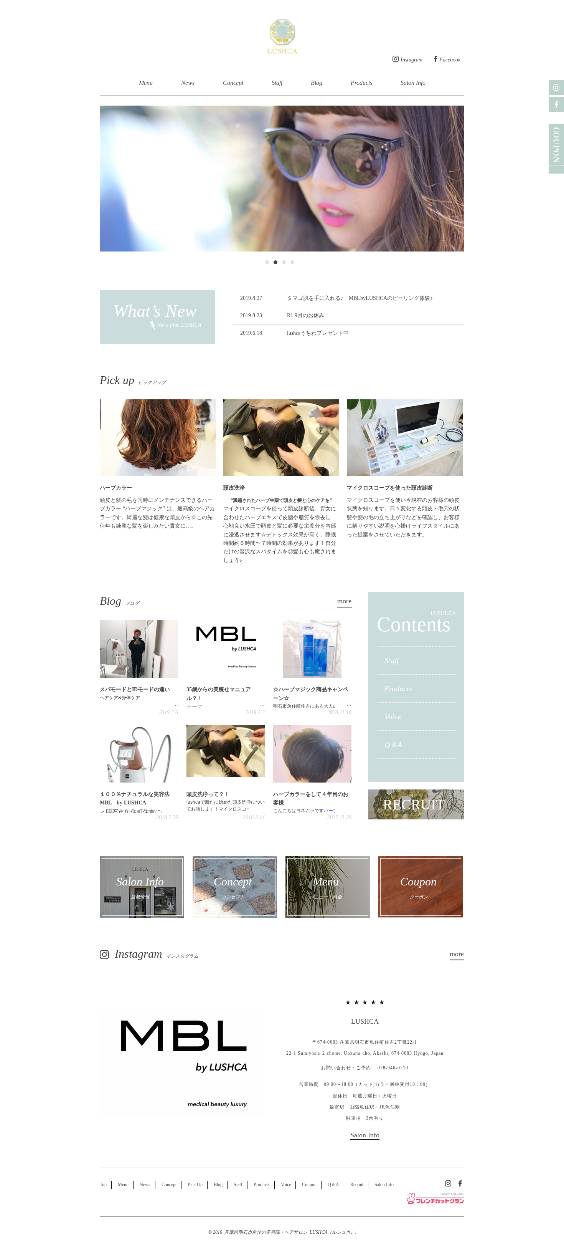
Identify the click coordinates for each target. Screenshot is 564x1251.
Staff (277, 82)
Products (361, 82)
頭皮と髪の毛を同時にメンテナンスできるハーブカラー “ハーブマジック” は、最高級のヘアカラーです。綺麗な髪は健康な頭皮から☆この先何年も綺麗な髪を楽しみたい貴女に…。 (157, 507)
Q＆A (393, 744)
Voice (392, 716)
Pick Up (195, 1184)
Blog (316, 82)
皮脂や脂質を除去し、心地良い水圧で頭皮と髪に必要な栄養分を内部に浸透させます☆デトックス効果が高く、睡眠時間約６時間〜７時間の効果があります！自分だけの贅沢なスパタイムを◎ (279, 535)
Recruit (356, 1184)
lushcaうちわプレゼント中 (294, 333)
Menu (146, 82)
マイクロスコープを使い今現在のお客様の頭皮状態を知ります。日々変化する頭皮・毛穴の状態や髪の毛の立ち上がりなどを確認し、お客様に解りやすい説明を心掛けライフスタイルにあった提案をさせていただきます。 (403, 511)
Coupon (309, 1184)
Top (103, 1184)
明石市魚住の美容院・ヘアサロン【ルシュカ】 (282, 34)
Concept (233, 82)
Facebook (449, 60)
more (344, 601)
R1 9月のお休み (282, 315)
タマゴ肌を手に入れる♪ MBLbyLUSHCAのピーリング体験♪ (336, 298)
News (188, 82)
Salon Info (413, 82)
